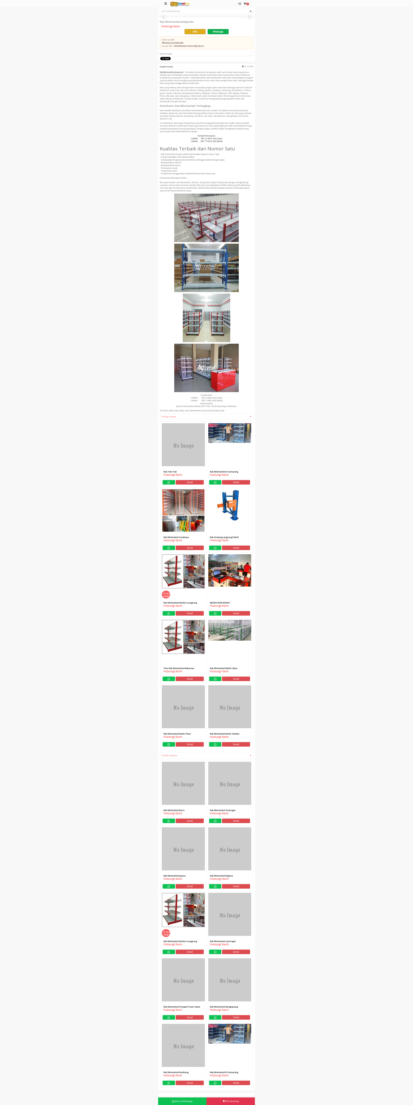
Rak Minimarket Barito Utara (223, 668)
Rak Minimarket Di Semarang (224, 471)
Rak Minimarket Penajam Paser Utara (181, 1006)
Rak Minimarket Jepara (174, 875)
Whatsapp (218, 31)
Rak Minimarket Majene (221, 875)
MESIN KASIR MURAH (220, 602)
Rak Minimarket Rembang (175, 1072)
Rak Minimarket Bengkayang (224, 1006)
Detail (190, 482)
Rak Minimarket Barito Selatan (224, 733)
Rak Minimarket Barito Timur (177, 733)
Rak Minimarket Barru (174, 810)
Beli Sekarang (232, 1101)
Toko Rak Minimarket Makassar (178, 668)
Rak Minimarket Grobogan (223, 810)
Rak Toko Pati (170, 471)
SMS (195, 31)
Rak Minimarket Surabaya (176, 537)
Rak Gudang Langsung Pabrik (224, 537)
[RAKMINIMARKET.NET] (180, 3)
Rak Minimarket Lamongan (223, 941)
